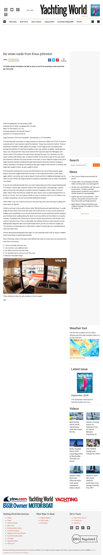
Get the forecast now (77, 358)
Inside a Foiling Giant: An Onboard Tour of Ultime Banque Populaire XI (92, 428)
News (73, 172)
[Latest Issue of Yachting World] (95, 10)
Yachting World (13, 59)
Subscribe (84, 7)
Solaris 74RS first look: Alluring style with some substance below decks (75, 481)
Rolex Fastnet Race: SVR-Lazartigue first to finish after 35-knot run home (76, 455)
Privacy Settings (23, 552)
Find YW (85, 16)
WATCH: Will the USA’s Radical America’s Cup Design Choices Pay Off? (92, 481)
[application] (35, 276)
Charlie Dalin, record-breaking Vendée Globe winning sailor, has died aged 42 (85, 183)
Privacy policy (14, 552)
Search (96, 165)
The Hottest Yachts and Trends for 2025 (93, 451)
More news (85, 214)
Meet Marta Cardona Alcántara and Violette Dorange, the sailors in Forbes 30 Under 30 (85, 206)
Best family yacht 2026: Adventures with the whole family (76, 427)
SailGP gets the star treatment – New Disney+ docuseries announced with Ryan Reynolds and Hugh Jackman (85, 199)
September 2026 (80, 395)
